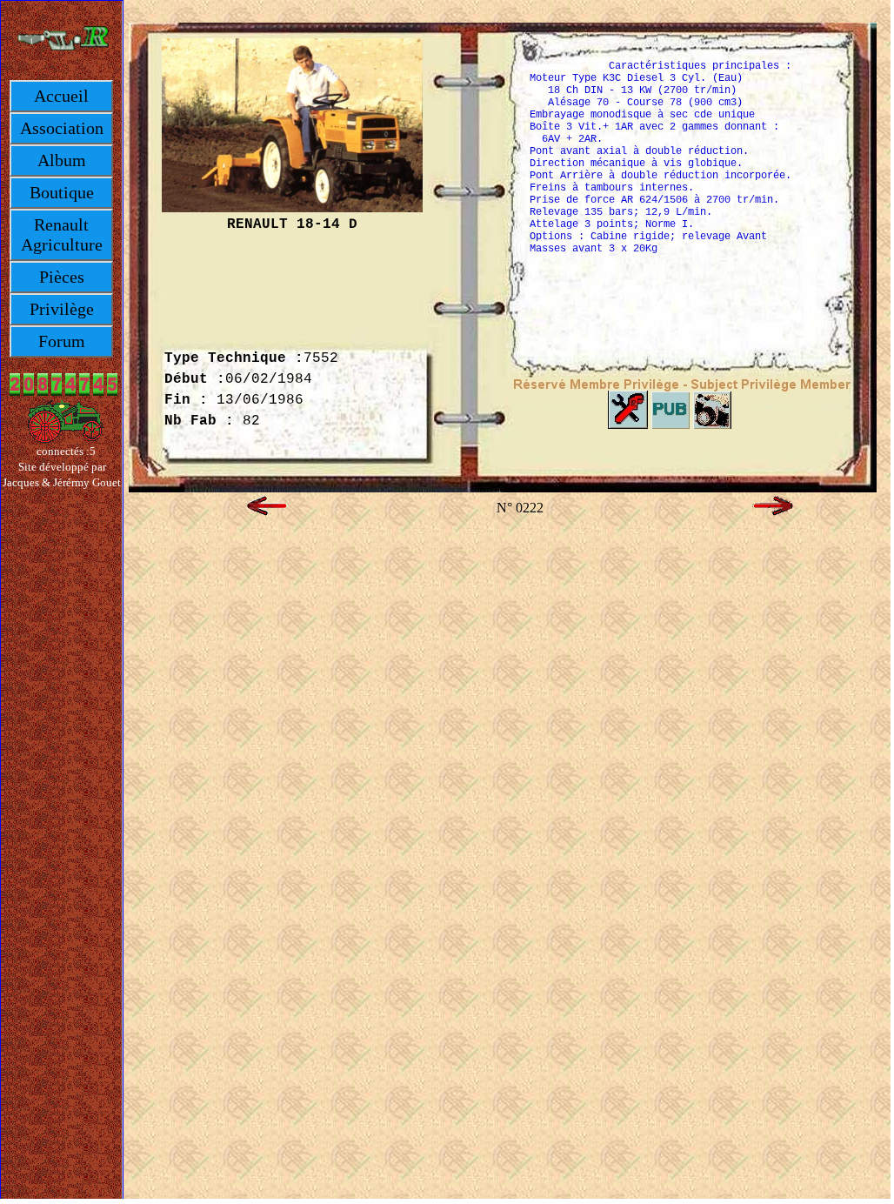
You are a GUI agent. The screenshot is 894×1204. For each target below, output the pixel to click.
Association (61, 127)
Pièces (61, 276)
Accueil (61, 95)
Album (61, 160)
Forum (61, 341)
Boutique (62, 192)
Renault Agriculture (62, 234)
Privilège (62, 308)
